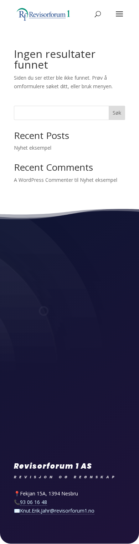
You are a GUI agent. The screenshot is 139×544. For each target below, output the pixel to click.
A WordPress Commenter (43, 179)
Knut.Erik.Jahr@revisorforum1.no (57, 510)
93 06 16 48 (33, 502)
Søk (117, 112)
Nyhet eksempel (32, 147)
